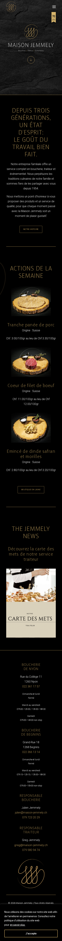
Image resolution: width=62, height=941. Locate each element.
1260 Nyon (31, 681)
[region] (31, 922)
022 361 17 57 (31, 686)
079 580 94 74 (31, 850)
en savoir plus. (17, 924)
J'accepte (31, 933)
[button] (54, 7)
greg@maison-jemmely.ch (31, 845)
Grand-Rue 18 (31, 742)
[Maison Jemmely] (11, 7)
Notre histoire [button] (31, 229)
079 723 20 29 (31, 817)
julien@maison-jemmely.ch (31, 812)
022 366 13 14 (31, 752)
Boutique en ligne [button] (30, 490)
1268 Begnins (31, 747)
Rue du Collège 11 (31, 676)
